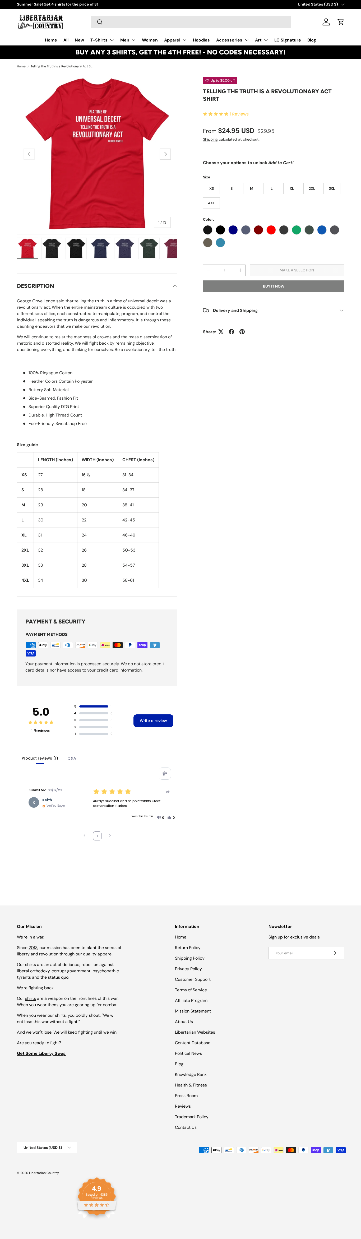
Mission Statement (193, 1011)
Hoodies (201, 40)
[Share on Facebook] (231, 331)
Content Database (192, 1043)
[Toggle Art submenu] (266, 40)
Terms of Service (191, 990)
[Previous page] (84, 836)
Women (150, 40)
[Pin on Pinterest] (242, 331)
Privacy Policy (188, 969)
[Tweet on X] (221, 331)
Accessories (229, 40)
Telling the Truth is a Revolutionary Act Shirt (62, 66)
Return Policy (188, 947)
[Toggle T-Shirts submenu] (112, 40)
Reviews (183, 1106)
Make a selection (297, 270)
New (79, 40)
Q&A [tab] (71, 758)
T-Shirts (99, 40)
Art (258, 40)
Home (51, 40)
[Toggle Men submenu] (133, 40)
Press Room (186, 1095)
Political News (188, 1053)
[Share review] (168, 792)
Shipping (210, 139)
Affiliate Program (191, 1000)
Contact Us (186, 1127)
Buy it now (273, 286)
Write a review (153, 720)
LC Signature (287, 40)
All (65, 40)
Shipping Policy (190, 958)
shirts (30, 998)
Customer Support (193, 979)
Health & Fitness (191, 1085)
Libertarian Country (44, 1173)
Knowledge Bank (191, 1074)
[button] (341, 22)
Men (124, 40)
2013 (33, 947)
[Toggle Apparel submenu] (184, 40)
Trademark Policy (192, 1117)
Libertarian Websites (195, 1032)
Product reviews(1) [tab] (40, 758)
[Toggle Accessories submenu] (246, 40)
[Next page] (110, 836)
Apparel (172, 40)
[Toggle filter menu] (165, 774)
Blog (311, 40)
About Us (184, 1021)
